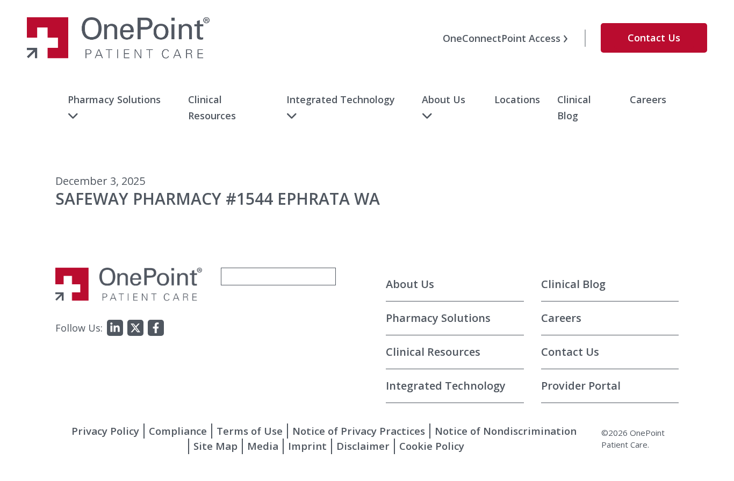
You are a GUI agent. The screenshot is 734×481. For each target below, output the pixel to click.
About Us (443, 99)
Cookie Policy (431, 446)
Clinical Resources (433, 351)
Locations (517, 99)
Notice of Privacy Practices (358, 430)
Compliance (178, 430)
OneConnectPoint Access (501, 38)
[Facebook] (156, 328)
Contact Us (654, 37)
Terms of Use (250, 430)
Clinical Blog (573, 284)
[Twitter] (135, 328)
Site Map (215, 446)
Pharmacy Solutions (114, 99)
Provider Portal (581, 385)
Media (262, 446)
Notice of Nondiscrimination (506, 430)
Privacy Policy (105, 430)
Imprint (307, 446)
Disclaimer (363, 446)
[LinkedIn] (115, 328)
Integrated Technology (340, 99)
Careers (648, 99)
